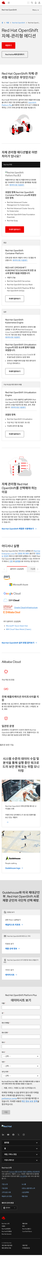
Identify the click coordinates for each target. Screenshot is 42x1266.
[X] (18, 1135)
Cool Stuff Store (27, 1231)
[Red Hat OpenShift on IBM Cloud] (11, 600)
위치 (23, 1226)
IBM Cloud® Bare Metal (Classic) (18, 629)
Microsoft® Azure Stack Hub (17, 626)
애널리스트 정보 (7, 1196)
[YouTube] (8, 1135)
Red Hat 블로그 (26, 1229)
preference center (9, 1098)
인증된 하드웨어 (23, 553)
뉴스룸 (24, 1184)
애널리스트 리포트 (12, 924)
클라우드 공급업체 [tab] (17, 569)
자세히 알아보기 (14, 229)
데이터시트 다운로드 (16, 185)
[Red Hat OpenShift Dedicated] (12, 593)
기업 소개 (5, 1184)
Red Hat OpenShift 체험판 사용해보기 (18, 528)
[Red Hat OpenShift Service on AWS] (8, 577)
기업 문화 (5, 1188)
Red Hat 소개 (5, 1223)
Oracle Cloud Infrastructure (26, 607)
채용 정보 (25, 1196)
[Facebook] (13, 1135)
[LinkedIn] (3, 1135)
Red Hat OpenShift (9, 10)
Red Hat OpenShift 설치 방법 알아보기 (18, 642)
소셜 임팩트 (25, 1192)
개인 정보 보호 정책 (29, 1101)
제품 (7, 23)
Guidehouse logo (12, 868)
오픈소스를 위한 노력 (28, 1188)
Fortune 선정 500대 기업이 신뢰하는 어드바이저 (24, 1172)
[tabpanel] (21, 605)
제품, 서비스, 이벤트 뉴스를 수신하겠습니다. (20, 1088)
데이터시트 (9, 975)
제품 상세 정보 (11, 948)
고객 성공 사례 (6, 1192)
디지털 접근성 (26, 1248)
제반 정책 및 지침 (6, 1248)
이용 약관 (24, 1245)
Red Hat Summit (6, 1234)
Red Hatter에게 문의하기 (14, 54)
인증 (11, 561)
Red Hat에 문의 (6, 1229)
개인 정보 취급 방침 (7, 1245)
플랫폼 (17, 561)
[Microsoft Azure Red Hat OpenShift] (19, 586)
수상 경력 (23, 1176)
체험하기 (8, 45)
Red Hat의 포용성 (7, 1231)
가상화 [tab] (32, 569)
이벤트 (3, 1226)
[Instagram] (23, 1135)
